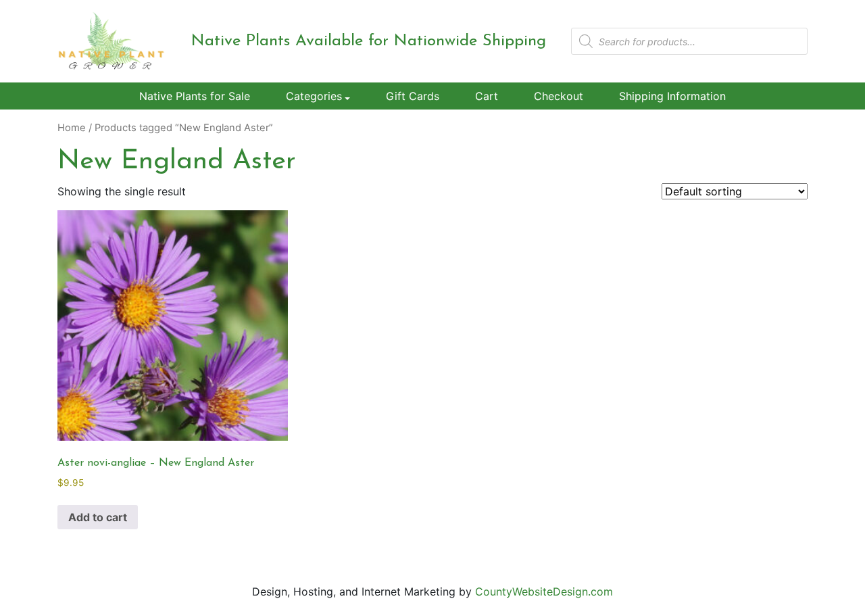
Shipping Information (672, 96)
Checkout (558, 96)
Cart (486, 96)
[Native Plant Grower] (111, 40)
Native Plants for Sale (194, 96)
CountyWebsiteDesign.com (544, 591)
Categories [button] (314, 96)
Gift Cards (412, 96)
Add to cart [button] (97, 517)
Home (71, 128)
